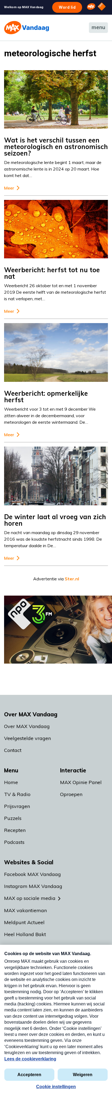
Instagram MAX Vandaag (33, 886)
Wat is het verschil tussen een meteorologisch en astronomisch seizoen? (56, 146)
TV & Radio (17, 794)
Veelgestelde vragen (27, 738)
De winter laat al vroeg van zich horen (55, 520)
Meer (9, 188)
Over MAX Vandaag (27, 726)
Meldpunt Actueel (24, 922)
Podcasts (14, 842)
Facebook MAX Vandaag (32, 874)
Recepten (15, 830)
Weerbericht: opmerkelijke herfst (46, 396)
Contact (12, 750)
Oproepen (71, 794)
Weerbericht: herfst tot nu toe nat (52, 273)
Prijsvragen (17, 806)
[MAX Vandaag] (26, 27)
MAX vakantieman (25, 910)
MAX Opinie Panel (81, 782)
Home (11, 782)
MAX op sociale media (29, 898)
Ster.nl (72, 578)
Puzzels (12, 818)
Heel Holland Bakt (25, 934)
